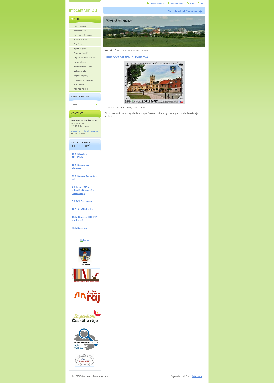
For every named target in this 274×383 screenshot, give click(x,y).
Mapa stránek (177, 3)
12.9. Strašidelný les (82, 209)
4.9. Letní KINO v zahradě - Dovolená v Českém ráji (83, 190)
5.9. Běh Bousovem (82, 201)
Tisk (203, 3)
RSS (192, 3)
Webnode (197, 376)
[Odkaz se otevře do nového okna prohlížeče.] (154, 103)
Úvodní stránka (112, 50)
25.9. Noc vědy (79, 228)
